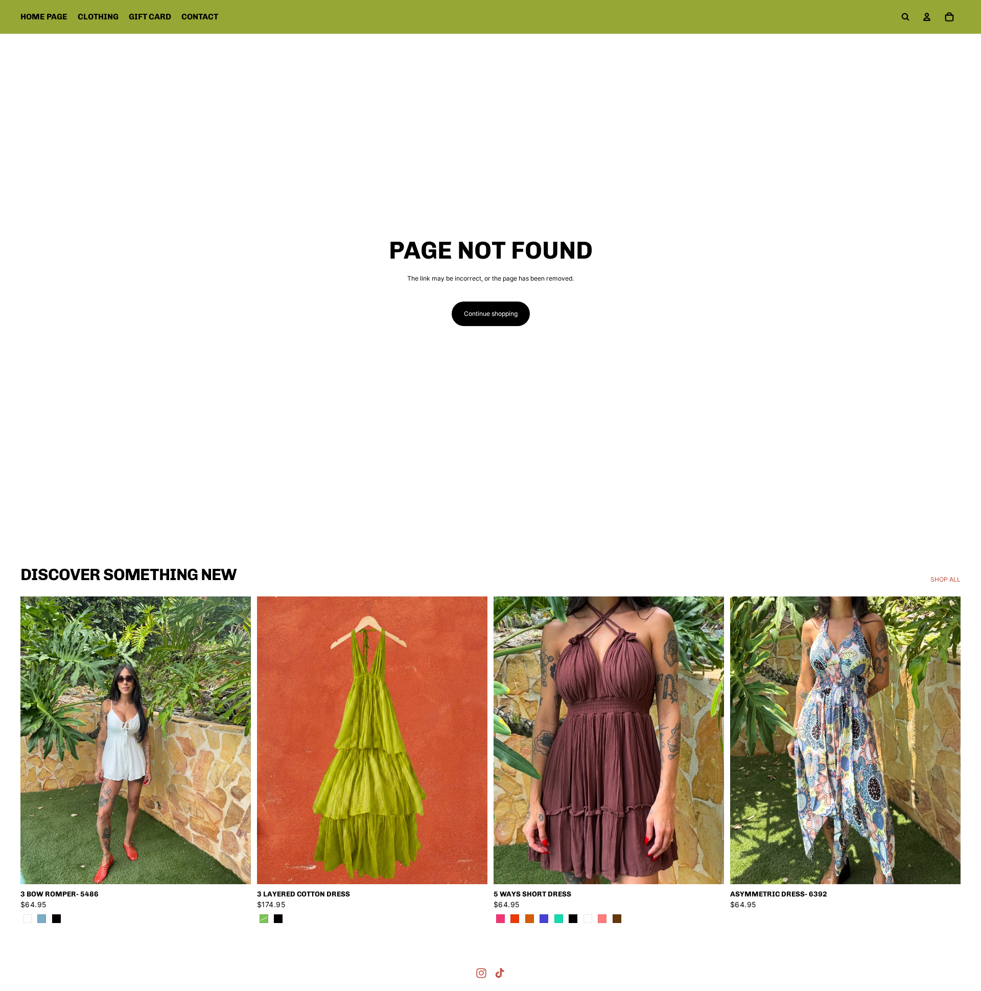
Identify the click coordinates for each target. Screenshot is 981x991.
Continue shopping (491, 313)
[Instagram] (481, 973)
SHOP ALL (945, 579)
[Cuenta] (927, 17)
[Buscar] (905, 17)
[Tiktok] (500, 973)
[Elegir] (235, 869)
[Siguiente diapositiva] (235, 740)
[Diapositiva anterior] (35, 740)
